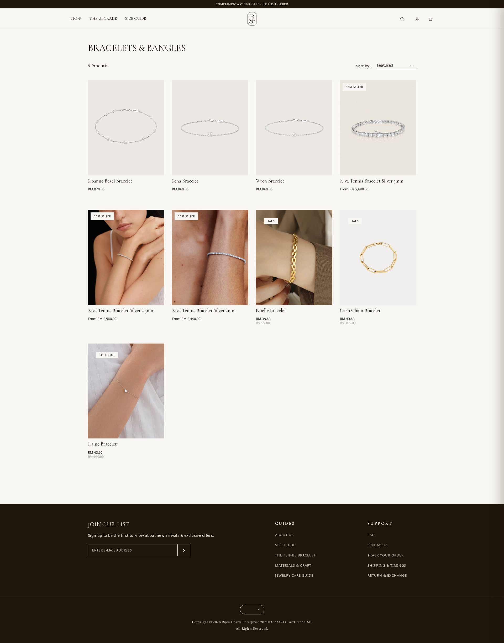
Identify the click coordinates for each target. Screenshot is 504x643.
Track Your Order (386, 555)
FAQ (371, 535)
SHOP (76, 19)
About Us (284, 535)
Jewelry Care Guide (294, 575)
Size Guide (285, 545)
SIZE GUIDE (135, 18)
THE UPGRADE (103, 18)
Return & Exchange (387, 575)
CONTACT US (378, 545)
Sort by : (364, 65)
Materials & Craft (293, 565)
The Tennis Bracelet (295, 555)
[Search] (402, 19)
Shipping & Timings (387, 565)
